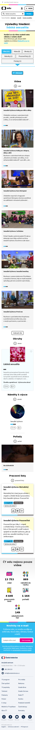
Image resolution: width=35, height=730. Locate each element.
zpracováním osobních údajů (21, 650)
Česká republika (27, 18)
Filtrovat (19, 73)
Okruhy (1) (28, 51)
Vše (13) (6, 51)
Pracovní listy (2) (25, 56)
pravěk (19, 18)
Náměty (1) (8, 56)
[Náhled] (17, 511)
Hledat (28, 14)
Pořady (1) (17, 61)
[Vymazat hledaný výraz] (22, 13)
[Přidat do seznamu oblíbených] (31, 92)
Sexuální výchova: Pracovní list (17, 520)
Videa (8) (17, 51)
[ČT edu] (6, 9)
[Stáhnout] (13, 511)
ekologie (13, 18)
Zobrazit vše (17, 333)
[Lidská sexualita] (17, 370)
